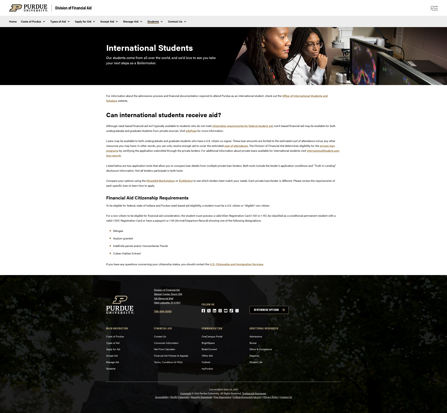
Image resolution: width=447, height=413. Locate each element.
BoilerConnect (209, 349)
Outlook (206, 362)
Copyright (185, 393)
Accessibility (162, 397)
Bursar (253, 343)
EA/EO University (179, 397)
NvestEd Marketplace (160, 181)
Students (153, 21)
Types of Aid (58, 21)
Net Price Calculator (164, 349)
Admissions (256, 336)
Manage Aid (130, 21)
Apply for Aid (83, 21)
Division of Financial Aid (73, 8)
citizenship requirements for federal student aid (242, 126)
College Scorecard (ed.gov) (247, 397)
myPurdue (207, 368)
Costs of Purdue (31, 21)
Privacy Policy (271, 397)
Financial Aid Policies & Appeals (171, 355)
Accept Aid (107, 21)
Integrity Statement (201, 397)
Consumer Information (166, 343)
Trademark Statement (254, 393)
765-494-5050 (163, 311)
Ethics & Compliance (261, 349)
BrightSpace (208, 343)
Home (13, 21)
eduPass (191, 131)
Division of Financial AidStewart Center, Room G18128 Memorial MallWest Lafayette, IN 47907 (168, 296)
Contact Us (175, 21)
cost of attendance (236, 146)
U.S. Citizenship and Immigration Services (236, 264)
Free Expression (222, 397)
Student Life (256, 362)
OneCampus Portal (212, 336)
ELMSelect (186, 181)
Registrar (254, 355)
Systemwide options (266, 310)
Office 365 (207, 355)
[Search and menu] (434, 8)
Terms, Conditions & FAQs (168, 362)
